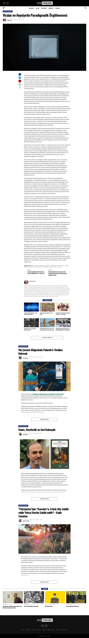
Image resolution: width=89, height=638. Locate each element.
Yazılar (37, 8)
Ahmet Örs (9, 20)
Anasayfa (31, 8)
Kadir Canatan (26, 521)
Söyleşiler (44, 8)
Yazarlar (57, 8)
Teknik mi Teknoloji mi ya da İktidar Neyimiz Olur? (48, 394)
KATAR (62, 265)
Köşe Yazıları (33, 629)
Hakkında (49, 629)
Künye (53, 629)
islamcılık (53, 265)
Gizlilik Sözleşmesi (64, 629)
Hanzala (42, 265)
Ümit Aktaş (25, 434)
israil (58, 265)
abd (33, 265)
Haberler (51, 8)
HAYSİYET (47, 265)
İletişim (57, 629)
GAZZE (37, 265)
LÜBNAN (67, 265)
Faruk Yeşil (25, 358)
